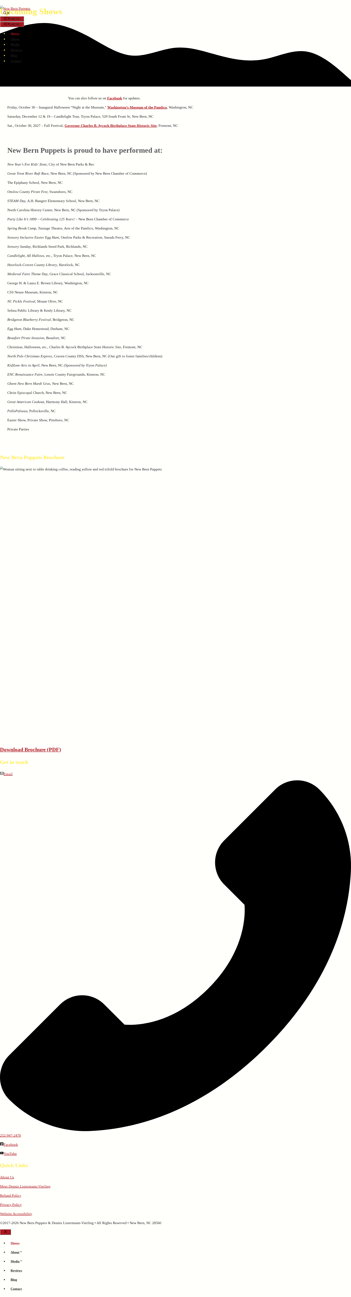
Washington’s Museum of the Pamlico (137, 107)
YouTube (10, 1154)
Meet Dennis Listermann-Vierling (25, 1186)
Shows (15, 33)
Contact (16, 61)
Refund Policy (10, 1195)
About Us (7, 1177)
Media (15, 44)
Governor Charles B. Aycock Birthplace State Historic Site (111, 126)
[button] (6, 13)
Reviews (16, 50)
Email (8, 774)
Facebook (114, 98)
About (15, 39)
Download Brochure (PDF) (30, 749)
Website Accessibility (16, 1214)
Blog (14, 55)
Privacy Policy (11, 1205)
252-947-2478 (10, 1135)
